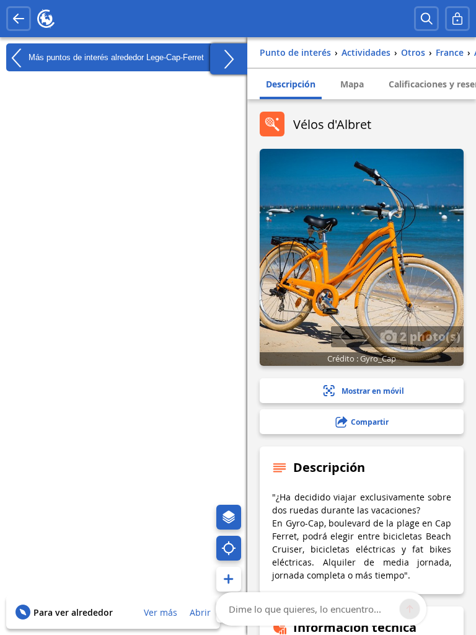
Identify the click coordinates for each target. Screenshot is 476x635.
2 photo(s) (429, 336)
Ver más (160, 612)
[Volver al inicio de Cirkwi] (46, 19)
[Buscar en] (426, 18)
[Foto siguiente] (365, 336)
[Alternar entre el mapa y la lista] (228, 58)
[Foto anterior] (342, 336)
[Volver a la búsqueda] (18, 18)
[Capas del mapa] (228, 517)
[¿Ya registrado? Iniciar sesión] (457, 18)
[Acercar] (228, 579)
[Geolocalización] (228, 548)
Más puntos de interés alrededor (115, 56)
